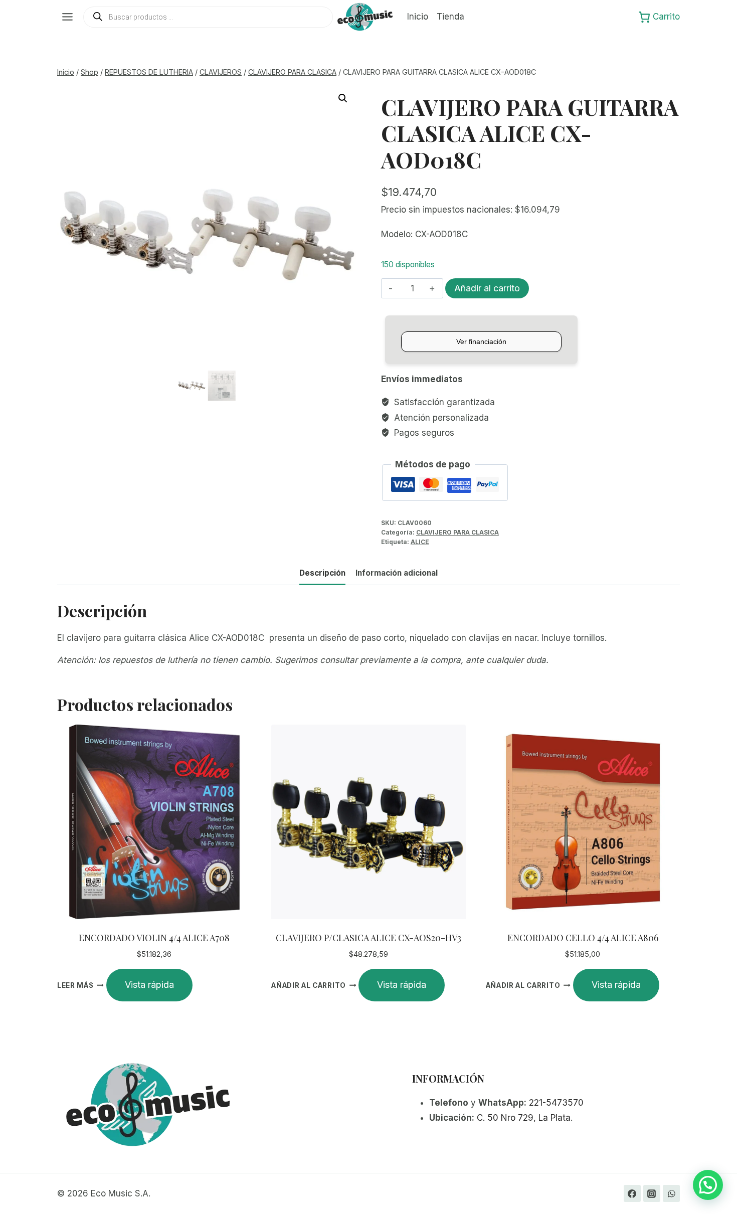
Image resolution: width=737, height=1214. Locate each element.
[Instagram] (651, 1193)
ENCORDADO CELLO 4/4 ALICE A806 (582, 938)
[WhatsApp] (671, 1193)
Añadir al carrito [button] (308, 985)
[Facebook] (632, 1193)
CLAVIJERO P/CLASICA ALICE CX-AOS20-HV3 (368, 938)
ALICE (420, 542)
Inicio (417, 17)
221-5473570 (556, 1103)
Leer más (75, 985)
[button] (343, 98)
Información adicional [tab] (396, 573)
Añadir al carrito (487, 288)
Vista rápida (149, 984)
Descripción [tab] (322, 573)
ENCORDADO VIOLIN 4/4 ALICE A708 (154, 938)
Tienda (450, 17)
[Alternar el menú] (67, 17)
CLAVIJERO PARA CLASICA (457, 532)
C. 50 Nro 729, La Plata (524, 1118)
